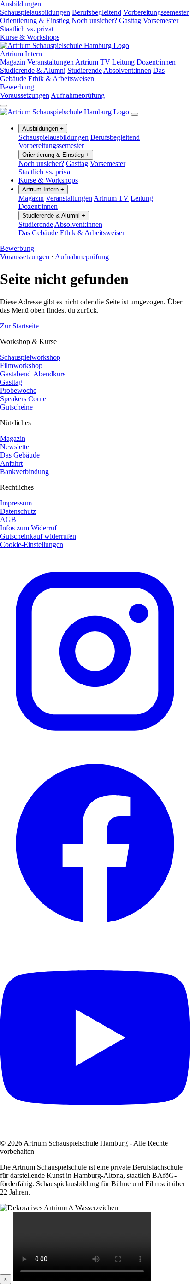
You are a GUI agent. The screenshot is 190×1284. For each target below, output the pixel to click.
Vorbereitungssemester (156, 12)
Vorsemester (160, 20)
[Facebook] (95, 935)
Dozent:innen (156, 62)
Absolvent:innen (127, 70)
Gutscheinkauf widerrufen (38, 536)
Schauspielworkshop (30, 357)
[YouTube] (95, 1127)
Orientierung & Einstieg (35, 20)
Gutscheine (16, 407)
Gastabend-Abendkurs (32, 374)
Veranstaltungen (50, 62)
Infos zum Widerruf (28, 528)
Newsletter (15, 447)
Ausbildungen (20, 4)
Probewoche (18, 390)
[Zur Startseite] (64, 45)
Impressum (16, 503)
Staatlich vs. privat (26, 29)
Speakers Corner (24, 399)
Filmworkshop (21, 365)
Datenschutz (18, 511)
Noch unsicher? (94, 20)
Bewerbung (17, 87)
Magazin (12, 62)
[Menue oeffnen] (3, 106)
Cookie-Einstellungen (31, 544)
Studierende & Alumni (32, 70)
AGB (8, 519)
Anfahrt (11, 463)
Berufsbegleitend (96, 12)
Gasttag (130, 20)
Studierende (84, 70)
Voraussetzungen (24, 95)
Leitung (123, 62)
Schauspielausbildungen (35, 12)
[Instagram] (95, 744)
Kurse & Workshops (29, 37)
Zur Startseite (19, 326)
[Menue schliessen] (134, 114)
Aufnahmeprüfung (78, 95)
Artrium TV (92, 62)
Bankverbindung (24, 472)
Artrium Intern (21, 54)
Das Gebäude (38, 233)
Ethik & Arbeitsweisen (61, 79)
